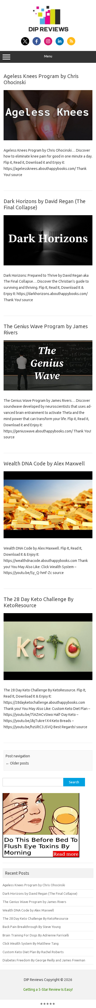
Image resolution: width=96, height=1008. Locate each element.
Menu (48, 56)
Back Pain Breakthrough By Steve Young (32, 926)
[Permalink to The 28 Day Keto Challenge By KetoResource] (48, 679)
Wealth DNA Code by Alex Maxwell (44, 463)
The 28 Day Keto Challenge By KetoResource (35, 918)
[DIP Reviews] (48, 31)
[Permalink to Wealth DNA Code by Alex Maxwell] (48, 537)
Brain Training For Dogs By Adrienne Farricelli (36, 935)
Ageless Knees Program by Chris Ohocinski (34, 885)
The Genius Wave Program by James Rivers (34, 901)
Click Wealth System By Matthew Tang (31, 943)
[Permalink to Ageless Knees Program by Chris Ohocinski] (48, 139)
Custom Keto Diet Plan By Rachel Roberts (33, 952)
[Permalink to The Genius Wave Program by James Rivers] (48, 389)
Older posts (17, 763)
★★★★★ (47, 1003)
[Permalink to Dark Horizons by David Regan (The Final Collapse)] (48, 264)
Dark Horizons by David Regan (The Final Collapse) (40, 893)
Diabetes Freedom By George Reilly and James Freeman (44, 960)
